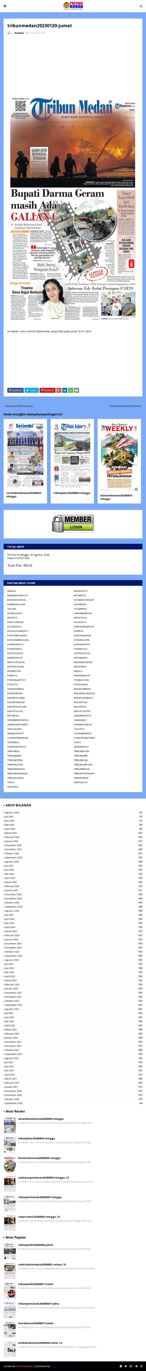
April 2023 (73, 976)
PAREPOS (12, 675)
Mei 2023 (73, 972)
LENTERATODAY (82, 653)
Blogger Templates (61, 1366)
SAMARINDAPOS (82, 715)
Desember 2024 (73, 894)
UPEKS (10, 782)
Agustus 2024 (73, 910)
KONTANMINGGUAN (18, 640)
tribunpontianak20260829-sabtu (38, 1303)
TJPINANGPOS (81, 746)
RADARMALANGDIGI (84, 693)
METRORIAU (80, 666)
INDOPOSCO (80, 617)
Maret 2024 (73, 931)
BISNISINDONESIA (16, 599)
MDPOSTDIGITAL (16, 662)
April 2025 (73, 878)
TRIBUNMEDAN (82, 769)
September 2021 (73, 1054)
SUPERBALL (13, 742)
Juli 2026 (73, 816)
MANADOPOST (15, 657)
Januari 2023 (73, 988)
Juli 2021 (73, 1062)
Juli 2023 (73, 964)
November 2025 (73, 849)
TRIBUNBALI (13, 751)
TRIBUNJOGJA (81, 760)
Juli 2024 (73, 914)
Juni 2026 (73, 820)
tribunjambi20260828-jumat (35, 1245)
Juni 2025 (73, 869)
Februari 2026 (73, 837)
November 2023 (73, 947)
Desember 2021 (73, 1041)
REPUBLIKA (13, 715)
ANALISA (11, 591)
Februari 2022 (73, 1033)
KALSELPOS (80, 622)
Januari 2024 (73, 939)
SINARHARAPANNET (17, 724)
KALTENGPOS (14, 626)
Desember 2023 (73, 943)
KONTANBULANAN (17, 635)
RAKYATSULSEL (15, 711)
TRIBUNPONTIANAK (84, 773)
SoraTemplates (24, 1366)
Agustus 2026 (73, 812)
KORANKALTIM (81, 640)
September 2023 (73, 955)
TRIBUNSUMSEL (15, 778)
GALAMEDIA (80, 604)
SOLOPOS (79, 729)
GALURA (11, 608)
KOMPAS (78, 631)
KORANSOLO (81, 648)
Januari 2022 (73, 1037)
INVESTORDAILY (15, 622)
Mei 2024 (73, 923)
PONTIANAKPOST (16, 680)
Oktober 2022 (73, 1000)
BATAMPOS (80, 595)
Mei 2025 (73, 873)
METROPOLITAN (15, 666)
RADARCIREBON (82, 688)
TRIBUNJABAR (14, 755)
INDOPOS (12, 617)
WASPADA (12, 786)
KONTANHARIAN (82, 635)
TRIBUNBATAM (81, 751)
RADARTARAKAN (16, 702)
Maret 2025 (73, 882)
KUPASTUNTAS (15, 653)
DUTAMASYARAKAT (84, 599)
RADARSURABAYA (83, 697)
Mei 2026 (73, 824)
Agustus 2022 (73, 1009)
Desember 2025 (73, 845)
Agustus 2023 (73, 959)
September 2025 (73, 857)
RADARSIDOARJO (16, 697)
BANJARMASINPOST (17, 595)
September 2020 (73, 1103)
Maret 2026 (73, 833)
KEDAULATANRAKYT (17, 631)
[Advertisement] (73, 64)
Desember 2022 (73, 992)
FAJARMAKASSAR (16, 604)
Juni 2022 (73, 1017)
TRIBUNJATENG (15, 760)
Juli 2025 (73, 865)
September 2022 (73, 1005)
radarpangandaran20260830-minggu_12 (43, 1177)
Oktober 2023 (73, 951)
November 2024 (73, 898)
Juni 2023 (73, 968)
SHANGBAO (80, 720)
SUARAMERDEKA (83, 733)
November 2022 (73, 996)
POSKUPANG (81, 684)
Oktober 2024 (73, 902)
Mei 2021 (73, 1070)
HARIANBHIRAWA (83, 613)
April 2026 (73, 828)
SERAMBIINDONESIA (17, 720)
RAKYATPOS (80, 706)
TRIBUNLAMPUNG (83, 764)
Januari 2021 (73, 1086)
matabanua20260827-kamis (35, 1323)
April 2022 (73, 1025)
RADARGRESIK (14, 693)
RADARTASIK (80, 702)
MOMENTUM (14, 671)
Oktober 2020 (73, 1099)
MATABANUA (80, 657)
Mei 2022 (73, 1021)
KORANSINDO (14, 648)
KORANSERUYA (15, 644)
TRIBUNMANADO (16, 769)
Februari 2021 (73, 1082)
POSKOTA (12, 684)
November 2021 (73, 1045)
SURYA (77, 742)
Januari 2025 (73, 890)
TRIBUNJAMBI (81, 755)
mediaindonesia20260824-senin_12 (40, 1342)
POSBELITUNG (81, 680)
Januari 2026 (73, 841)
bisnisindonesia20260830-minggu (39, 1158)
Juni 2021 (73, 1066)
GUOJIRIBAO (80, 608)
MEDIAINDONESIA (83, 662)
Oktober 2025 (73, 853)
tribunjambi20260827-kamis (35, 1284)
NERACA (78, 671)
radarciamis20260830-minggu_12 (39, 1216)
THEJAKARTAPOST (16, 746)
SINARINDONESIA (83, 724)
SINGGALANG (14, 729)
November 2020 (73, 1095)
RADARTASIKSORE (17, 706)
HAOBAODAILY (15, 613)
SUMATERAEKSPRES (84, 737)
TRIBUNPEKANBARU (17, 773)
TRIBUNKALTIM (15, 764)
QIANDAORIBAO (15, 688)
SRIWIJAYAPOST (15, 733)
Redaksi (19, 33)
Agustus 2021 (73, 1058)
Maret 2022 (73, 1029)
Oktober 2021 (73, 1050)
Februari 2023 (73, 984)
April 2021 (73, 1074)
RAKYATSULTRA (82, 711)
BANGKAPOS (81, 591)
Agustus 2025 (73, 861)
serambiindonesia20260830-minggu (41, 1118)
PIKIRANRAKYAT (82, 675)
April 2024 (73, 927)
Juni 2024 (73, 919)
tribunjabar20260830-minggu (71, 493)
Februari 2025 (73, 886)
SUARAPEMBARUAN (17, 737)
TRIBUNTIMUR (81, 778)
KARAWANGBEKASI (84, 626)
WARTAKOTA (80, 782)
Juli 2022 (73, 1013)
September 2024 (73, 906)
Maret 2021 (73, 1078)
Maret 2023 (73, 980)
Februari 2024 (73, 935)
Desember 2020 (73, 1091)
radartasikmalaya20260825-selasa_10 (42, 1264)
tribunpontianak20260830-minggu (40, 1197)
